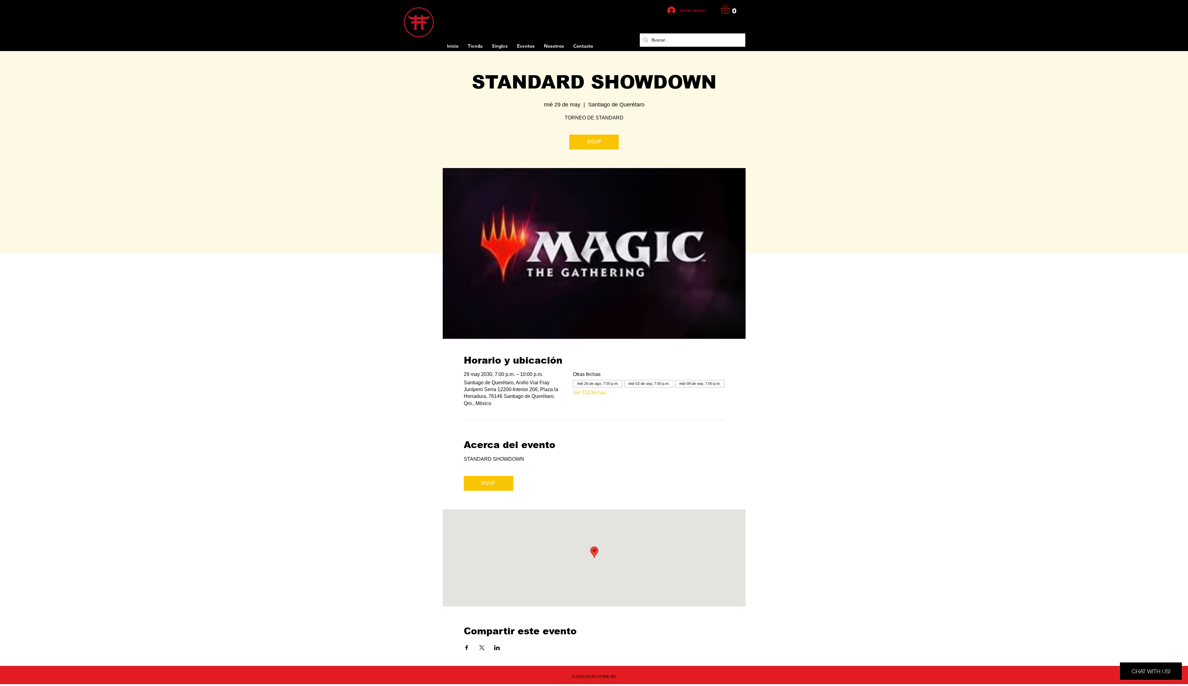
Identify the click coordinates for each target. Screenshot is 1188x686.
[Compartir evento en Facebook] (467, 647)
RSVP (594, 142)
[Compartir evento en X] (482, 647)
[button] (731, 9)
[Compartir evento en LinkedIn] (497, 647)
